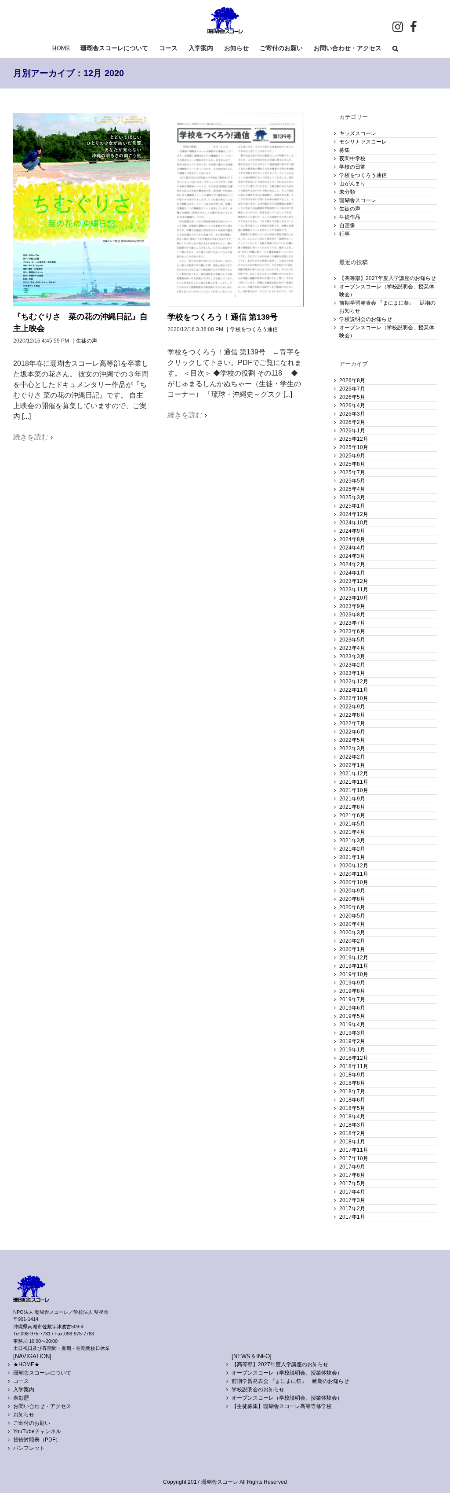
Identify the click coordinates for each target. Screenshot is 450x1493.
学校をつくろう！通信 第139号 (222, 317)
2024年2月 (352, 564)
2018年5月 (352, 1108)
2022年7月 (352, 723)
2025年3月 (352, 497)
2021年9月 (352, 799)
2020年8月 (352, 899)
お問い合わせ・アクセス (42, 1406)
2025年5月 (352, 481)
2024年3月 (352, 556)
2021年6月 (352, 815)
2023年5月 (352, 640)
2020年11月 (353, 874)
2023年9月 (352, 606)
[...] (26, 416)
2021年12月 (353, 773)
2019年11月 (353, 966)
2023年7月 (352, 623)
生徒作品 (349, 217)
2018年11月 (353, 1066)
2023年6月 (352, 631)
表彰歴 (21, 1398)
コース (21, 1381)
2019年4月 (352, 1024)
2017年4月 (352, 1192)
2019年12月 (353, 958)
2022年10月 (353, 698)
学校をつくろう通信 (254, 329)
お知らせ (23, 1415)
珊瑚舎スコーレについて (42, 1373)
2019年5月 (352, 1016)
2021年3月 (352, 840)
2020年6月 (352, 907)
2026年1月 (352, 431)
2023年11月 (353, 589)
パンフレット (29, 1448)
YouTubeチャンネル (37, 1431)
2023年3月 (352, 656)
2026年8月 (352, 380)
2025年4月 (352, 489)
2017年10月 (353, 1158)
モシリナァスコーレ (363, 142)
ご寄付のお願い (31, 1423)
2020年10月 (353, 882)
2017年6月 (352, 1175)
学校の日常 (352, 167)
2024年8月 (352, 539)
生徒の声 (86, 341)
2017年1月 (352, 1217)
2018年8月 (352, 1083)
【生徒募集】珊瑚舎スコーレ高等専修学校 (282, 1406)
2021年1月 (352, 857)
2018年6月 (352, 1100)
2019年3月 (352, 1033)
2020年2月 (352, 941)
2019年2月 (352, 1041)
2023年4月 (352, 648)
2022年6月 (352, 732)
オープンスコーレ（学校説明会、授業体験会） (287, 1373)
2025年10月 (353, 447)
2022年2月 (352, 757)
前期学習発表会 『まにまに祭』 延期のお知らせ (290, 1381)
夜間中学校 (352, 158)
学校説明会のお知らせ (365, 319)
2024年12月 (353, 514)
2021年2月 (352, 849)
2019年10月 (353, 974)
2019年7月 (352, 999)
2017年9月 (352, 1167)
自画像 (347, 225)
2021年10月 (353, 790)
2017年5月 (352, 1183)
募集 (344, 150)
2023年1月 (352, 673)
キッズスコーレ (357, 133)
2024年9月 (352, 531)
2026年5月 (352, 397)
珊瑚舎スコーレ (357, 200)
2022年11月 (353, 690)
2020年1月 (352, 949)
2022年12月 (353, 681)
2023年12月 (353, 581)
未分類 (347, 192)
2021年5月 (352, 824)
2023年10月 (353, 598)
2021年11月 (353, 782)
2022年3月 (352, 748)
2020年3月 (352, 932)
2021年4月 (352, 832)
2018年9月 (352, 1075)
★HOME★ (26, 1364)
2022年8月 (352, 715)
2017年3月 (352, 1200)
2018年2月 (352, 1133)
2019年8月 (352, 991)
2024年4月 (352, 548)
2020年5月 (352, 916)
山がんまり (352, 184)
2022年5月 (352, 740)
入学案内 (23, 1389)
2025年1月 (352, 506)
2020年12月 (353, 866)
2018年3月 (352, 1125)
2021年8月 (352, 807)
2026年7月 (352, 389)
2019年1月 (352, 1050)
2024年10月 (353, 523)
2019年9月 (352, 983)
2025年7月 (352, 472)
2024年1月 (352, 573)
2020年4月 (352, 924)
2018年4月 (352, 1116)
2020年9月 (352, 891)
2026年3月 (352, 414)
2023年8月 (352, 615)
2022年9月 (352, 707)
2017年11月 (353, 1150)
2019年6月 (352, 1008)
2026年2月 (352, 422)
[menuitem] (66, 47)
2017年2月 (352, 1208)
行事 (344, 234)
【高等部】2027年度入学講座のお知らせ (387, 278)
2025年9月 (352, 456)
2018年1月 (352, 1142)
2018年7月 (352, 1091)
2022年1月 (352, 765)
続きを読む (30, 437)
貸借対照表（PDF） (37, 1440)
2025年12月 (353, 439)
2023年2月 (352, 665)
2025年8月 (352, 464)
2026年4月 (352, 405)
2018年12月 (353, 1058)
